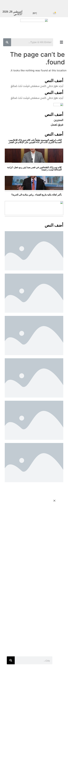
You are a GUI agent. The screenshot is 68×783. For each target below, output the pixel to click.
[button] (61, 42)
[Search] (11, 660)
